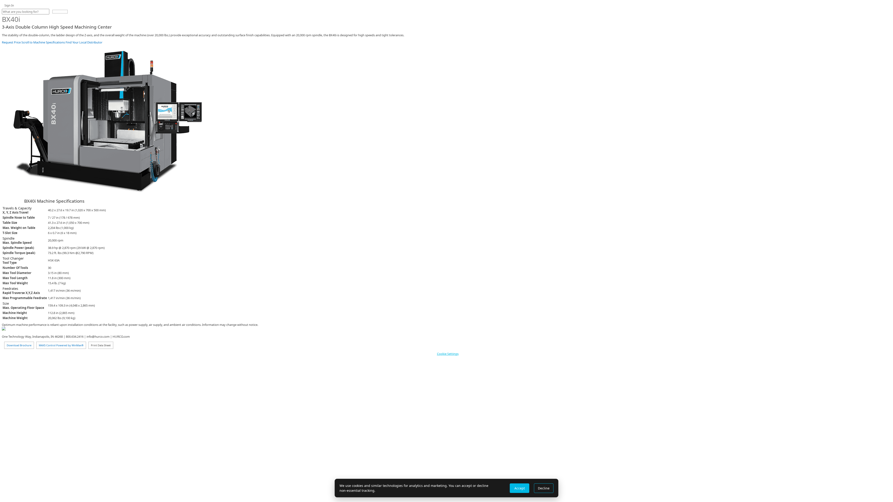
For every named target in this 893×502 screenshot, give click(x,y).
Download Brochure (19, 345)
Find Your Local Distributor (83, 42)
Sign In (9, 5)
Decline (544, 488)
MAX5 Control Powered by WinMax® (61, 345)
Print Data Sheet (101, 345)
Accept (519, 488)
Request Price (11, 42)
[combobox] (25, 11)
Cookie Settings (448, 354)
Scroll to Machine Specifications (43, 42)
